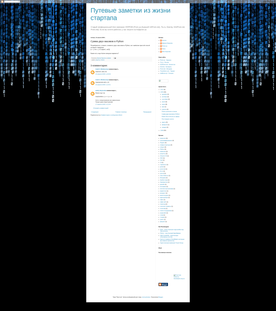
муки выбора (164, 197)
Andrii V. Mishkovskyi (102, 69)
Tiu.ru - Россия (164, 62)
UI (160, 162)
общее (162, 147)
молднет (162, 193)
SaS (161, 160)
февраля (165, 124)
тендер (162, 217)
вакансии (163, 151)
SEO (161, 158)
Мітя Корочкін (166, 51)
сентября (165, 99)
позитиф (162, 208)
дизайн (162, 184)
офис (161, 199)
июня (163, 104)
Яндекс (162, 142)
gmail (161, 167)
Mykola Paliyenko (167, 43)
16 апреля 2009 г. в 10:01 (103, 84)
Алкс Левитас (164, 175)
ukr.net (162, 173)
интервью (163, 186)
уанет (162, 219)
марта (164, 122)
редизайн (163, 213)
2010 (162, 89)
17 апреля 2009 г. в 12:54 (103, 104)
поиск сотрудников (166, 210)
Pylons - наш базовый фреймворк (170, 233)
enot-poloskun (146, 297)
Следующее (95, 112)
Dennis (164, 40)
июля (163, 102)
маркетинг (163, 191)
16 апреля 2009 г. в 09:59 (103, 74)
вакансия (163, 138)
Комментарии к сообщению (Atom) (111, 115)
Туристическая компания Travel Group (171, 243)
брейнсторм (164, 180)
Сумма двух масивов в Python (171, 114)
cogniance (163, 164)
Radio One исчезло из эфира (170, 116)
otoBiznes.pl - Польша (166, 73)
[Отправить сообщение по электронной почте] (114, 58)
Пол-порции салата (168, 119)
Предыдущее (147, 112)
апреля (164, 109)
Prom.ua (164, 46)
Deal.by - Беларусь (166, 67)
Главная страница (121, 112)
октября (164, 97)
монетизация (164, 195)
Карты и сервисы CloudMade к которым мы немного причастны (172, 240)
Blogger (160, 297)
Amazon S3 (163, 156)
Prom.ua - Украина (165, 60)
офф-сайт (163, 202)
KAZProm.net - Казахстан (167, 64)
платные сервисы (165, 206)
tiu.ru (161, 171)
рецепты (98, 60)
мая (163, 107)
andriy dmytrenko (100, 90)
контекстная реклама (166, 188)
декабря (164, 94)
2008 (162, 130)
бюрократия (164, 182)
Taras (163, 49)
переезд (162, 204)
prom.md (162, 169)
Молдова (163, 178)
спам (161, 215)
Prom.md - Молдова (166, 69)
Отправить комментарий (100, 108)
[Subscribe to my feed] (163, 82)
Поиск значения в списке (169, 111)
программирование (166, 140)
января (164, 127)
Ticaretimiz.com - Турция (167, 71)
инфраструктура (165, 145)
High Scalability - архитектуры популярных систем (169, 236)
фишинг (162, 221)
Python (102, 60)
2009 (162, 92)
